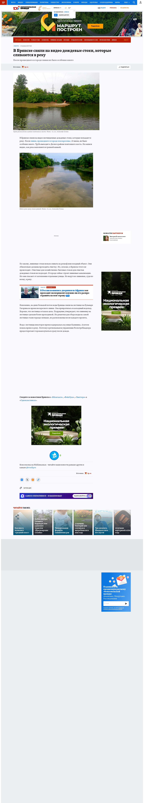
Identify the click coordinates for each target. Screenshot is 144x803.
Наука (117, 2)
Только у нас (35, 40)
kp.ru (26, 67)
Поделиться (125, 67)
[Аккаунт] (140, 2)
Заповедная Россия (91, 40)
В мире (76, 2)
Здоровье (94, 2)
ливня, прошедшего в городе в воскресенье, (51, 141)
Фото (13, 2)
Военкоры (45, 40)
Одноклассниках (28, 400)
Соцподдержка (106, 2)
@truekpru (31, 467)
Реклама (113, 8)
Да (56, 15)
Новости (26, 40)
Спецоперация (31, 2)
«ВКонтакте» (57, 397)
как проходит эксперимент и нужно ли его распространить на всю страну (65, 293)
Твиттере (80, 397)
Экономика (66, 2)
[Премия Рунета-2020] (43, 7)
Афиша (114, 40)
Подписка (124, 8)
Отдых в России (76, 40)
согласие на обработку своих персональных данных (113, 608)
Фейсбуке (69, 397)
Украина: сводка (56, 40)
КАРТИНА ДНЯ (27, 488)
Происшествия (105, 40)
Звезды (84, 2)
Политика (44, 2)
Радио (103, 8)
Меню (3, 2)
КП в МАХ (66, 40)
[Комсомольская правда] (24, 8)
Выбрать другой (64, 15)
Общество (55, 2)
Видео (20, 2)
